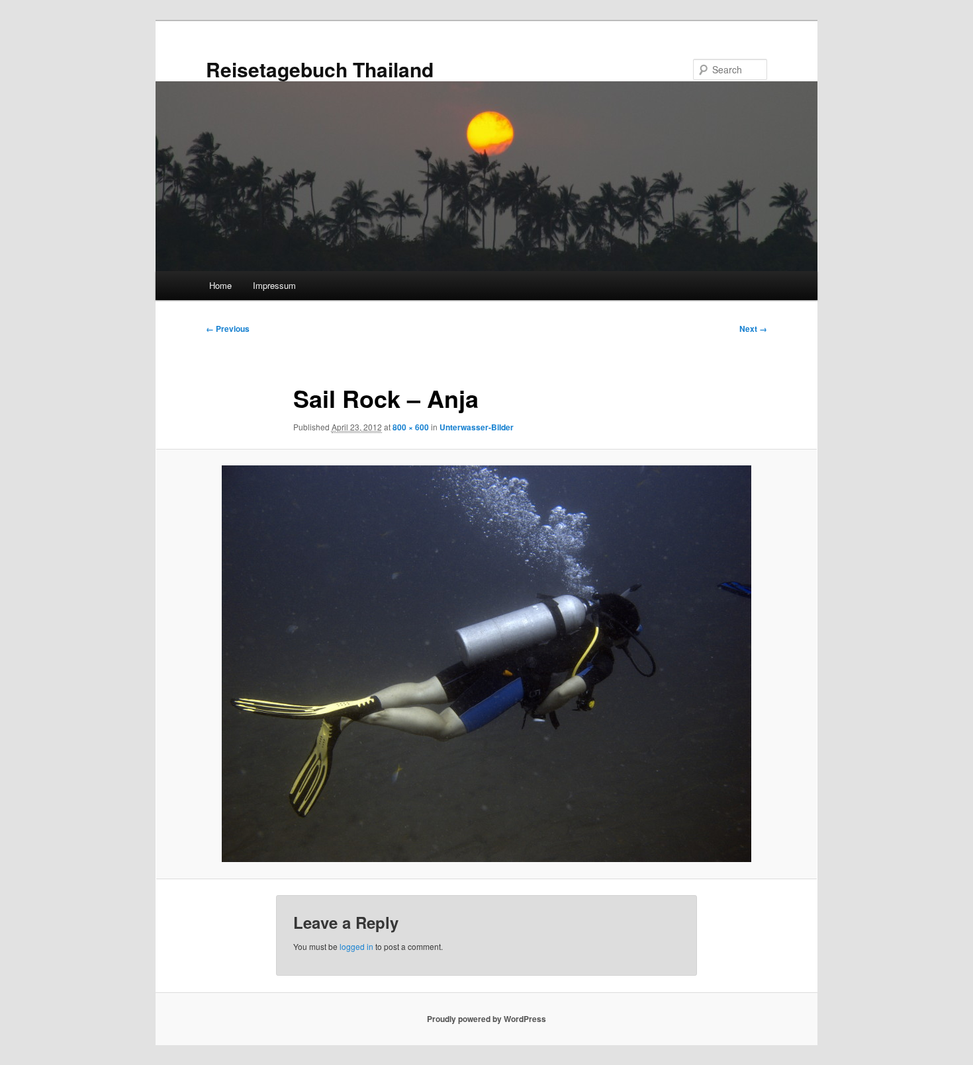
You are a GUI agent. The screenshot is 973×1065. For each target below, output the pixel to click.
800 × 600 (411, 427)
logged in (356, 946)
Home (220, 285)
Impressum (274, 285)
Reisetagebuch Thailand (320, 69)
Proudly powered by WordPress (486, 1019)
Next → (753, 329)
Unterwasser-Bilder (477, 427)
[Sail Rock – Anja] (486, 663)
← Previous (228, 329)
